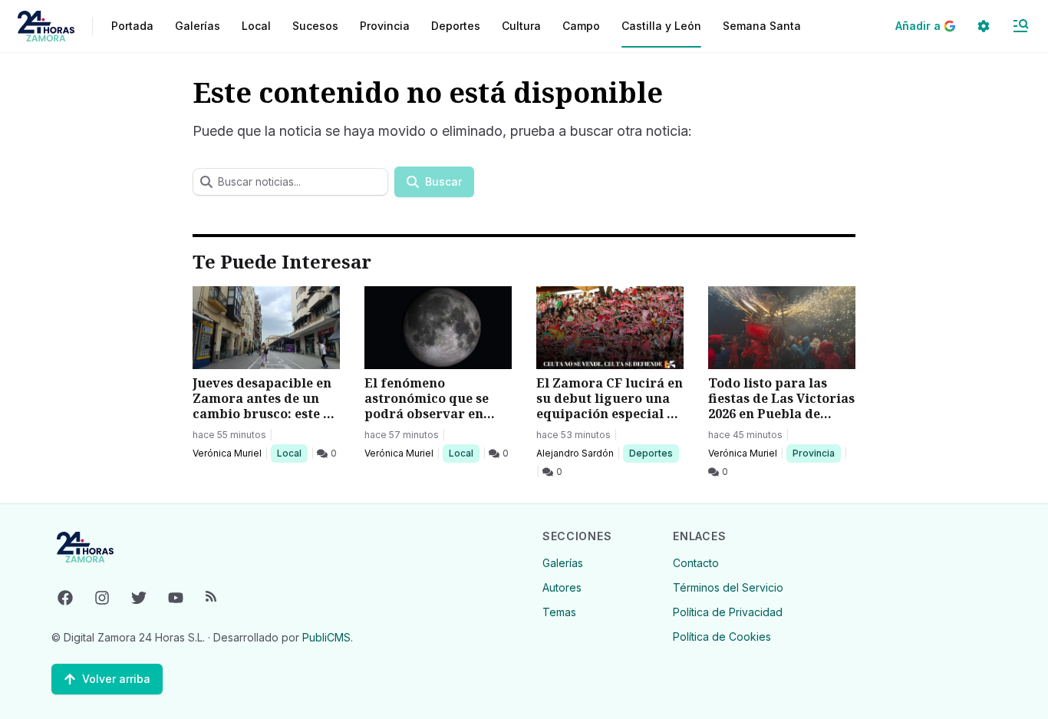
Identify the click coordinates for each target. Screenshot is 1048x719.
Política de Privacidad (728, 611)
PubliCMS (326, 637)
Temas (559, 611)
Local (292, 453)
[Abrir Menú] (1020, 26)
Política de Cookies (722, 636)
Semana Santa (762, 25)
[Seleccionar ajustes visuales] (983, 26)
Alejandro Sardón (575, 453)
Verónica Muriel (227, 453)
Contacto (696, 562)
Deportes (652, 453)
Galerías (197, 25)
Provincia (815, 453)
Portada (132, 25)
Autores (562, 587)
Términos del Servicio (728, 587)
